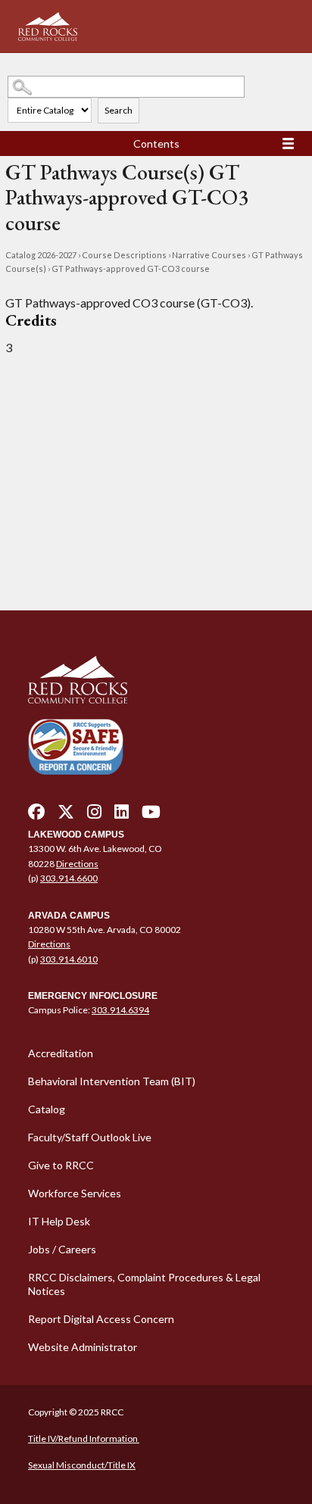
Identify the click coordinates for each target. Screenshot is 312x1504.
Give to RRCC (61, 1165)
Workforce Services (74, 1193)
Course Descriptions (124, 255)
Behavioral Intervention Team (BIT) (111, 1081)
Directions (77, 863)
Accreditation (60, 1053)
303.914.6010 (69, 959)
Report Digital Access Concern (101, 1318)
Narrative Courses (209, 255)
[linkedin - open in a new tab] (121, 815)
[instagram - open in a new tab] (94, 815)
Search (119, 110)
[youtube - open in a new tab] (151, 815)
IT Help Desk (59, 1221)
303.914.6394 (120, 1010)
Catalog (46, 1109)
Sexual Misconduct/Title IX (82, 1465)
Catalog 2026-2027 (40, 255)
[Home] (156, 680)
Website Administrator (82, 1346)
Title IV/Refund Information (83, 1438)
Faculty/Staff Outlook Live (89, 1137)
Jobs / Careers (62, 1249)
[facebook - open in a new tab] (36, 815)
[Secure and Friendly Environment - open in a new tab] (75, 746)
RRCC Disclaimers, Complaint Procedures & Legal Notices (144, 1284)
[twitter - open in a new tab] (66, 815)
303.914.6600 (69, 878)
